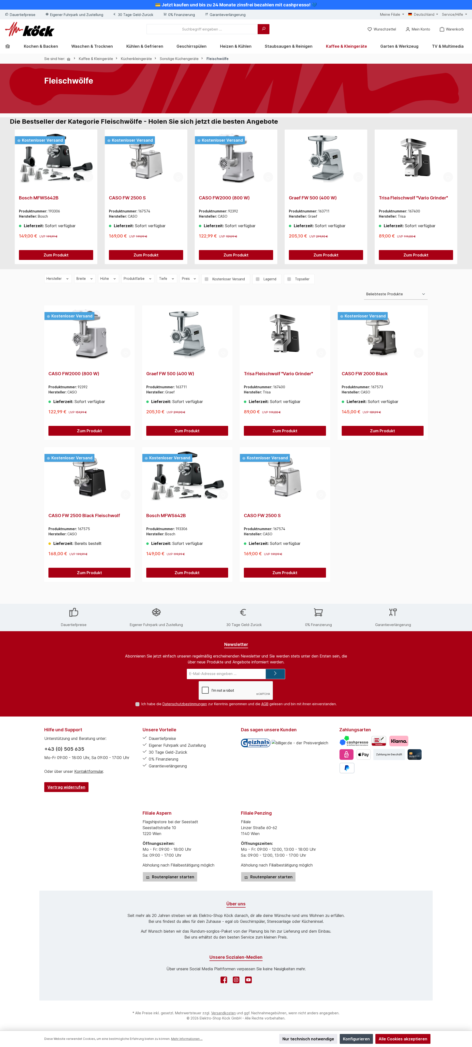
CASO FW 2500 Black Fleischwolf (84, 515)
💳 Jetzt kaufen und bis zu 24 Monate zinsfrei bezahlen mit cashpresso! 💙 (236, 4)
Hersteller (54, 279)
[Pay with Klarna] (399, 741)
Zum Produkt (56, 255)
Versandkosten (223, 1013)
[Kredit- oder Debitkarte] (414, 754)
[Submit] (275, 674)
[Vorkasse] (379, 741)
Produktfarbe (135, 279)
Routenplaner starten (172, 876)
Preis (186, 279)
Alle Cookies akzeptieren (403, 1038)
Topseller (302, 279)
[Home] (9, 46)
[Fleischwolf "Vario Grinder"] (416, 158)
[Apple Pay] (363, 754)
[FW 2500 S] (146, 158)
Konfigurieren (356, 1038)
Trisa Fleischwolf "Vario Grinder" (413, 197)
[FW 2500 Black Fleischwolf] (89, 476)
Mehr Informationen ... (187, 1039)
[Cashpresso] (354, 741)
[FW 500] (326, 158)
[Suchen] (263, 29)
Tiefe (163, 279)
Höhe (105, 279)
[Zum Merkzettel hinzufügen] (88, 177)
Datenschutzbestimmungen (184, 704)
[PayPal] (347, 768)
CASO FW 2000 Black (365, 373)
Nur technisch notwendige (308, 1038)
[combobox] (202, 29)
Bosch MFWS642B (39, 197)
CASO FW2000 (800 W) (224, 197)
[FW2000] (236, 158)
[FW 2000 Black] (383, 334)
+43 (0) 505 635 (64, 749)
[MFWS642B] (56, 158)
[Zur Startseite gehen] (30, 29)
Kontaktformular (88, 771)
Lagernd (270, 279)
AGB (264, 704)
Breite (81, 279)
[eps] (346, 754)
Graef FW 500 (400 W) (313, 197)
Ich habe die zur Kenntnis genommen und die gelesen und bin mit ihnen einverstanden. (239, 704)
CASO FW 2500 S (127, 197)
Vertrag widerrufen (66, 787)
